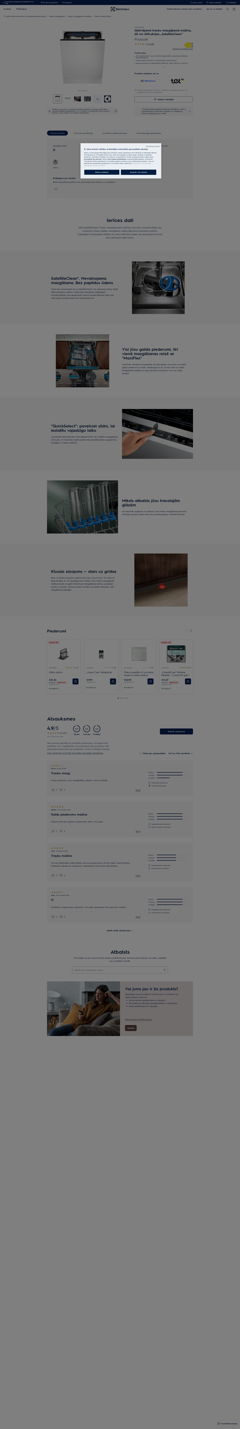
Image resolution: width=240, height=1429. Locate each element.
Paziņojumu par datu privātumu (94, 165)
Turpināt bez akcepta (153, 146)
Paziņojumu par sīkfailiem (140, 163)
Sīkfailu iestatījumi (101, 172)
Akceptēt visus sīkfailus (138, 172)
